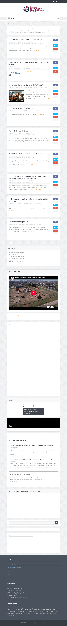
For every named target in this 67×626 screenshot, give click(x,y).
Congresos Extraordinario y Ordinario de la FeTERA (22, 43)
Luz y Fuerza (18, 133)
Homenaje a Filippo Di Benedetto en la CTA (20, 474)
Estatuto (9, 574)
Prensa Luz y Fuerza (20, 42)
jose (17, 87)
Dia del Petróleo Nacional (18, 131)
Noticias (42, 43)
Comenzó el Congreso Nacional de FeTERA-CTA (26, 85)
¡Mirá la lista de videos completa (17, 316)
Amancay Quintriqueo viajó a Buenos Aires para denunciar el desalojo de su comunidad (32, 445)
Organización (10, 571)
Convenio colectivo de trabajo (14, 567)
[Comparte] (55, 40)
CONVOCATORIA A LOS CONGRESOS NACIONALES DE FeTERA (29, 63)
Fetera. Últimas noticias (20, 426)
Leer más (35, 50)
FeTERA (42, 87)
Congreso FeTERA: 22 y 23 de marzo (22, 108)
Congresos (32, 87)
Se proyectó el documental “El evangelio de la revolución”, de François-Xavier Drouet (31, 459)
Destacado (36, 43)
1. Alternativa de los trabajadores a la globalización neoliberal (28, 200)
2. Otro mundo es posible (18, 222)
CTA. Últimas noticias (19, 441)
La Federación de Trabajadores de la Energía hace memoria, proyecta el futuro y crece (27, 177)
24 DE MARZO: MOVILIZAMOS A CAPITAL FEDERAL (27, 40)
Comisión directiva (11, 564)
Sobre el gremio (11, 578)
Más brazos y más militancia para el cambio (25, 154)
